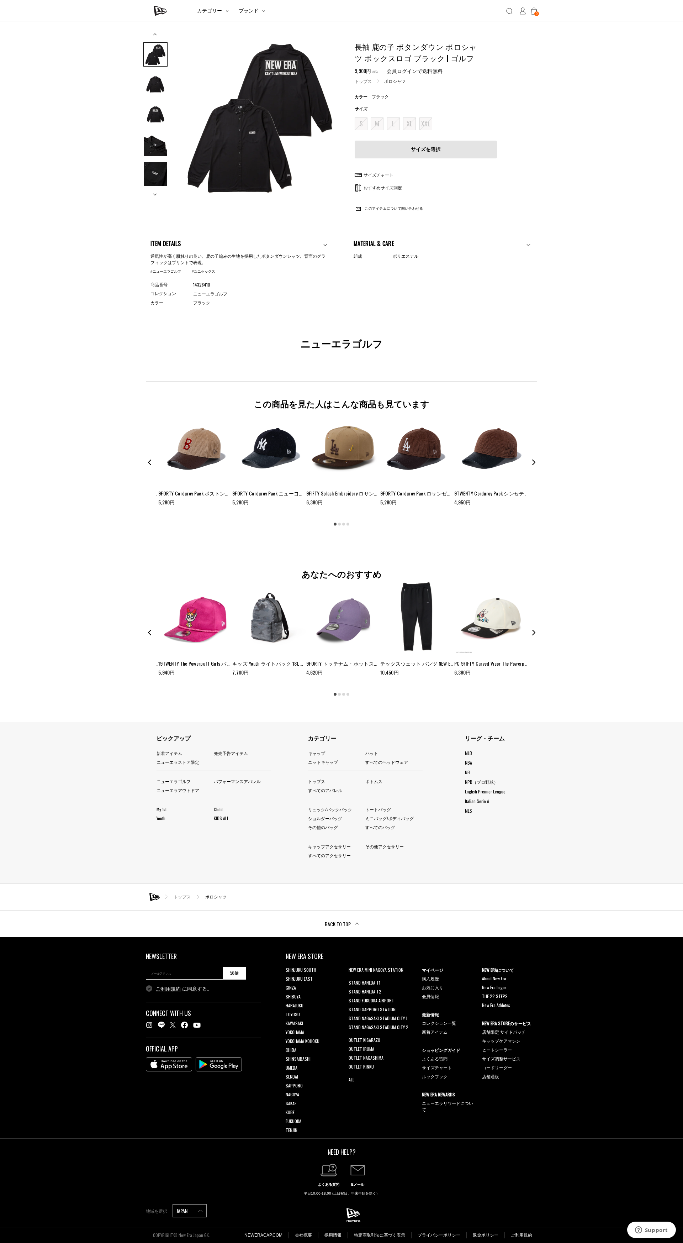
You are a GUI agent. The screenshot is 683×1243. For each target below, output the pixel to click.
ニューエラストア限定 (178, 762)
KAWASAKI (294, 1023)
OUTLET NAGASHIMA (366, 1058)
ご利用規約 (168, 989)
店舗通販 (490, 1076)
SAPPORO (294, 1085)
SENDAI (292, 1077)
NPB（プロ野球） (481, 782)
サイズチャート (437, 1067)
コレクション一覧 (439, 1023)
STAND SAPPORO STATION (372, 1009)
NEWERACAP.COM (263, 1235)
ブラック (201, 302)
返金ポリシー (485, 1235)
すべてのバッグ (380, 827)
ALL (351, 1079)
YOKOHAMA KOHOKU (302, 1041)
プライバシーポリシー (439, 1235)
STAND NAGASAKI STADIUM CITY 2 (378, 1027)
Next (155, 191)
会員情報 (430, 996)
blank (353, 979)
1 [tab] (335, 524)
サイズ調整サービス (501, 1058)
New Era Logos (494, 987)
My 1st (161, 809)
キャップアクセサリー (329, 846)
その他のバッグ (323, 827)
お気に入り (432, 987)
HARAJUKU (294, 1005)
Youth (161, 818)
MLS (468, 811)
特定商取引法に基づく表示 (379, 1235)
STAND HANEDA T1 (364, 983)
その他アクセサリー (384, 846)
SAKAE (291, 1103)
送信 (234, 973)
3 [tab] (343, 524)
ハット (371, 753)
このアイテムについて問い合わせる (393, 208)
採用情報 (333, 1235)
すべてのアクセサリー (329, 855)
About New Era (494, 978)
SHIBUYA (293, 996)
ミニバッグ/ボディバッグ (389, 818)
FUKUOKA (293, 1121)
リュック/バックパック (330, 809)
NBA (468, 763)
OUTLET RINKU (361, 1067)
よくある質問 (435, 1058)
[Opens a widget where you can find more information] (651, 1230)
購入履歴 (430, 978)
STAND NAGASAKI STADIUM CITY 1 (378, 1018)
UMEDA (291, 1068)
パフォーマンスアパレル (237, 781)
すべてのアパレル (325, 790)
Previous (155, 36)
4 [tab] (347, 524)
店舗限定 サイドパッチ (504, 1032)
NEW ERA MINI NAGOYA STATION (376, 970)
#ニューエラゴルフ (165, 271)
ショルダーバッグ (325, 818)
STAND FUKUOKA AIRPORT (371, 1000)
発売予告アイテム (231, 753)
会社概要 (303, 1235)
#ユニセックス (203, 271)
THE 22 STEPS (495, 996)
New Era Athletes (496, 1005)
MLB (468, 753)
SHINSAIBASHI (298, 1059)
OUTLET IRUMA (361, 1049)
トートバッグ (378, 809)
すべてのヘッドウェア (386, 762)
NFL (468, 772)
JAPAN (182, 1211)
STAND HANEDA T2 (365, 991)
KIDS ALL (221, 818)
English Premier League (485, 791)
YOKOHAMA (295, 1032)
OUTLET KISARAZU (364, 1040)
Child (218, 809)
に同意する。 (184, 989)
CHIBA (291, 1050)
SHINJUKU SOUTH (301, 970)
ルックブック (435, 1076)
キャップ (316, 753)
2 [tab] (339, 524)
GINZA (291, 988)
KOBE (290, 1112)
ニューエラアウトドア (178, 790)
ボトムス (373, 781)
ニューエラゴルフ (174, 781)
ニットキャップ (323, 762)
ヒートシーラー (497, 1050)
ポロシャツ (395, 81)
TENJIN (291, 1130)
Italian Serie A (477, 801)
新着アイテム (169, 753)
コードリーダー (497, 1067)
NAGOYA (292, 1094)
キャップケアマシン (501, 1041)
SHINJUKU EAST (299, 979)
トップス (363, 81)
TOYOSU (293, 1014)
